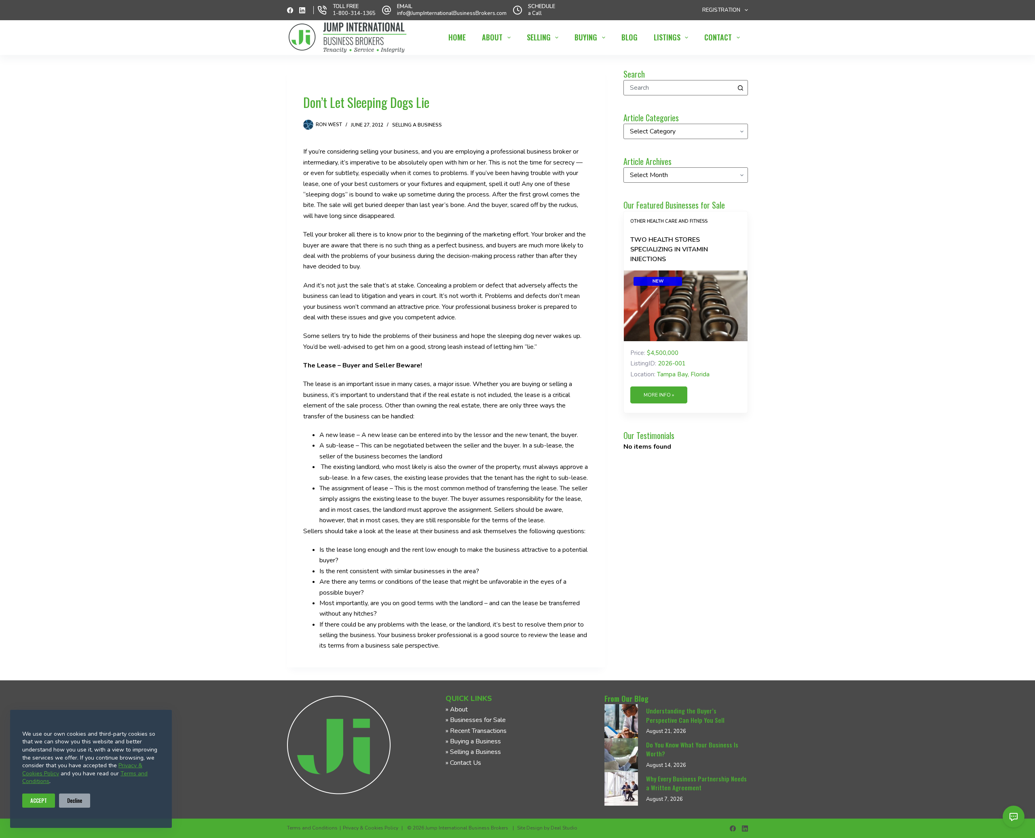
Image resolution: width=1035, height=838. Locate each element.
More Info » (659, 395)
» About (457, 709)
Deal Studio (564, 828)
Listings (667, 37)
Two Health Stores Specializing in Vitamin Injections (669, 249)
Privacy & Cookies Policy (370, 828)
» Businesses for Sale (476, 720)
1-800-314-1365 (354, 13)
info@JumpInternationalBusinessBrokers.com (452, 13)
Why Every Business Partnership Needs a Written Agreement (696, 783)
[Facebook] (290, 10)
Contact (718, 37)
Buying (586, 37)
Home (457, 37)
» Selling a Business (473, 751)
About (492, 37)
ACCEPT (38, 800)
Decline (74, 800)
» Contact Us (463, 762)
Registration (721, 10)
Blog (629, 37)
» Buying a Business (473, 741)
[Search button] (740, 87)
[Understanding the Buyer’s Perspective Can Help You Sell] (621, 721)
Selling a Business (417, 125)
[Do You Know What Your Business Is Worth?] (621, 755)
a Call (535, 13)
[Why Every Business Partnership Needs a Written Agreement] (621, 789)
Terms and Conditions (312, 828)
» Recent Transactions (476, 730)
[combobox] (678, 87)
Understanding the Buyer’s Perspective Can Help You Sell (685, 715)
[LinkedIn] (302, 10)
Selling (539, 37)
